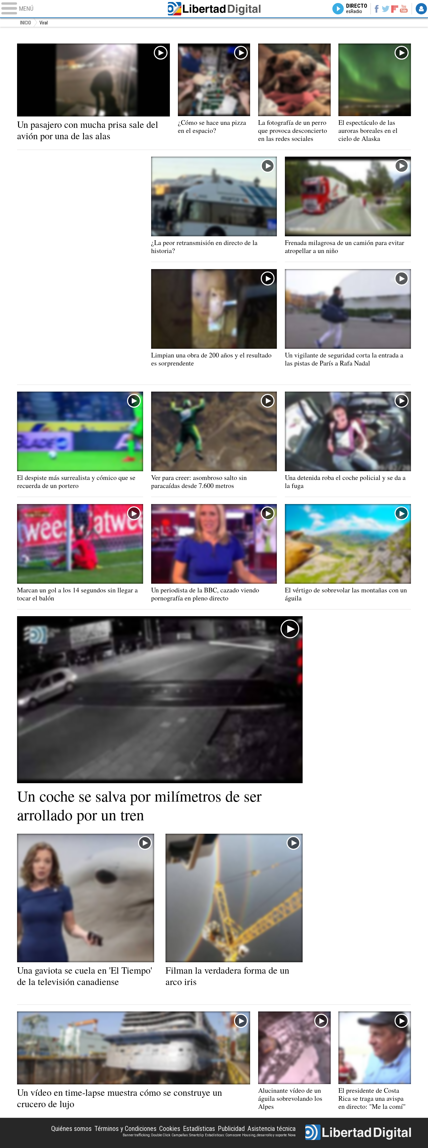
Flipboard (395, 8)
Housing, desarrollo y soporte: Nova (269, 1135)
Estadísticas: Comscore (223, 1135)
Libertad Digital (214, 8)
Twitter (385, 8)
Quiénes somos (71, 1129)
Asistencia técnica (271, 1129)
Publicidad (231, 1129)
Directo (356, 8)
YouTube (403, 8)
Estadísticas (199, 1129)
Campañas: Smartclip (188, 1135)
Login (421, 8)
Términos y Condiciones (125, 1129)
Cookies (169, 1129)
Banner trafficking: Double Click (146, 1135)
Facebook (376, 8)
